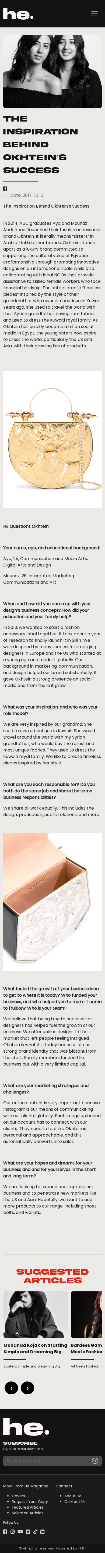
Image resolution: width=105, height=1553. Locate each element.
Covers (18, 1496)
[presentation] (11, 1387)
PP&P (82, 1548)
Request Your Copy (30, 1501)
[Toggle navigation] (94, 14)
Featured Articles (28, 1507)
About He (73, 1496)
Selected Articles (27, 1513)
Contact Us (75, 1501)
